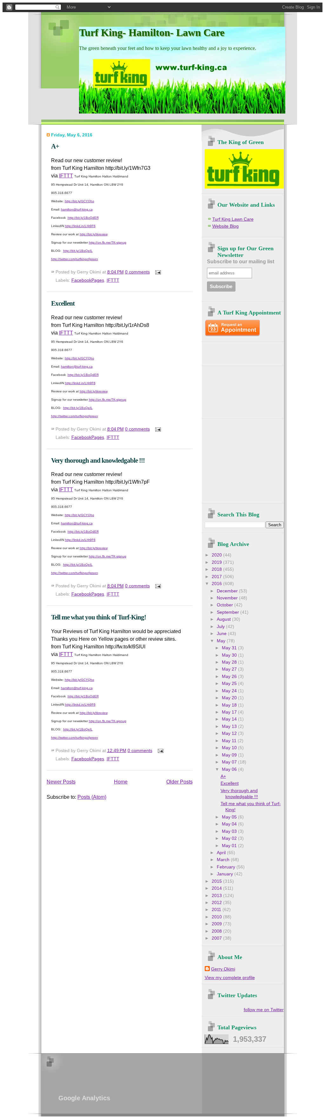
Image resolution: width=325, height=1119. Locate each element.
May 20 (230, 697)
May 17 (230, 712)
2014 (217, 888)
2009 (217, 924)
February (226, 867)
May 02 (230, 838)
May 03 (230, 831)
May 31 (230, 648)
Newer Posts (61, 781)
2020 (217, 555)
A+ (55, 146)
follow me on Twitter (264, 1009)
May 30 (230, 655)
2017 (217, 576)
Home (121, 781)
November (228, 598)
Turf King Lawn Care (233, 219)
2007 (217, 938)
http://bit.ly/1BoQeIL (78, 250)
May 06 (230, 769)
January (225, 874)
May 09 (230, 755)
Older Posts (179, 781)
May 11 (230, 740)
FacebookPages (87, 280)
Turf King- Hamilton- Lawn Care (151, 32)
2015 (217, 881)
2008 (217, 931)
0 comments (137, 271)
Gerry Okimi (223, 969)
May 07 (230, 762)
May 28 (230, 662)
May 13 (230, 726)
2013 (217, 895)
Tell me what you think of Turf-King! (98, 617)
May (222, 641)
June (222, 633)
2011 (217, 909)
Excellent (63, 303)
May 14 (230, 719)
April (222, 852)
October (225, 605)
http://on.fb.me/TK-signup (107, 242)
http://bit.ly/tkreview (94, 234)
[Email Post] (157, 271)
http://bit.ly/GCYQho (79, 201)
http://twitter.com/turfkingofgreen (74, 259)
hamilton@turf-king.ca (77, 209)
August (224, 619)
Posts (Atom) (91, 797)
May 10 (230, 747)
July (221, 626)
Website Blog (225, 226)
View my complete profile (230, 977)
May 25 (230, 683)
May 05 (230, 817)
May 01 (230, 845)
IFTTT (66, 175)
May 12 (230, 733)
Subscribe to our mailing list (240, 261)
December (228, 591)
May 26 (230, 676)
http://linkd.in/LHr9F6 (80, 226)
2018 (217, 569)
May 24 (230, 690)
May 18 (230, 705)
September (228, 612)
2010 (217, 917)
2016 (217, 583)
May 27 (230, 669)
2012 (217, 902)
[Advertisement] (242, 351)
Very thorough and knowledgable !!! (98, 460)
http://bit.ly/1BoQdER (83, 217)
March (224, 859)
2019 (217, 562)
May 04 (230, 824)
